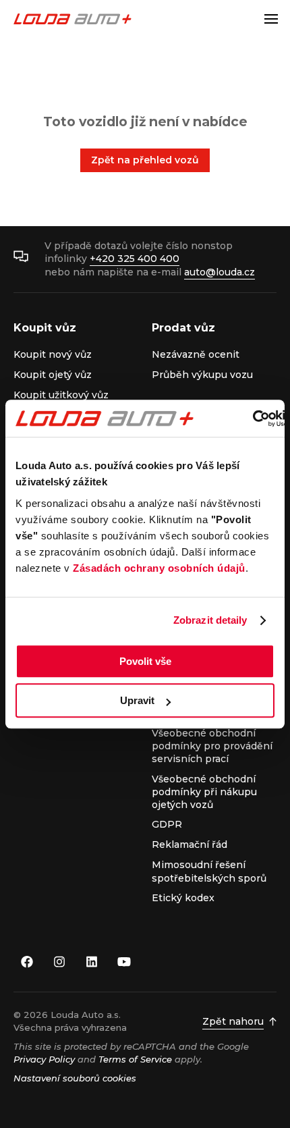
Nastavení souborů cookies (74, 1078)
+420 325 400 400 (134, 258)
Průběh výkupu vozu (202, 375)
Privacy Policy (44, 1059)
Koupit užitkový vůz (61, 395)
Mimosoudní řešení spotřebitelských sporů (209, 871)
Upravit (137, 700)
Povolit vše (145, 661)
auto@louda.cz (219, 272)
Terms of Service (135, 1059)
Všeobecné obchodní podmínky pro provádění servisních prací (212, 746)
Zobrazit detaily (210, 620)
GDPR (167, 824)
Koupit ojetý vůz (52, 375)
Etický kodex (183, 898)
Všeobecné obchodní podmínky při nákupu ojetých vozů (204, 792)
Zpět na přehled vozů (145, 160)
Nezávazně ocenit (195, 354)
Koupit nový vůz (52, 354)
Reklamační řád (189, 844)
